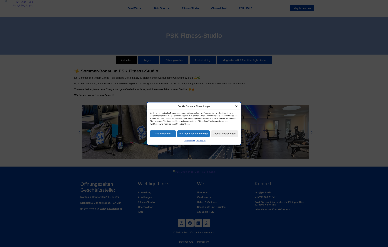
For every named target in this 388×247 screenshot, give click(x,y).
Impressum (201, 141)
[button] (236, 106)
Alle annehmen (163, 133)
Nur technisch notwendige (193, 133)
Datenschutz (189, 141)
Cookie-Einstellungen (224, 133)
